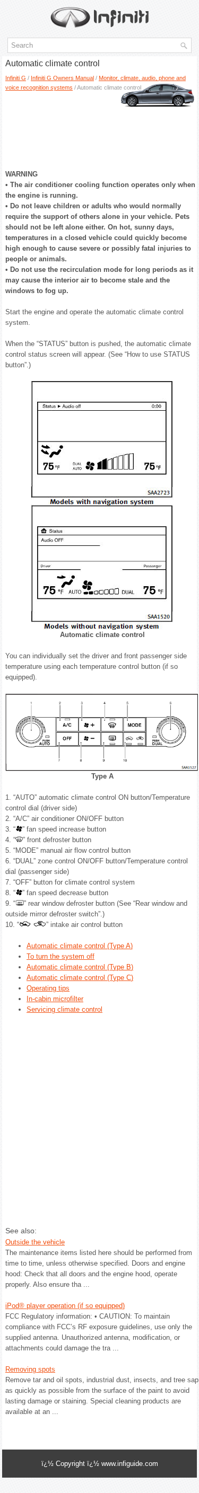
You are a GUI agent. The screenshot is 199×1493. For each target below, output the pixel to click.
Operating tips (48, 988)
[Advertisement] (99, 126)
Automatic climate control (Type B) (80, 967)
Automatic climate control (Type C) (80, 978)
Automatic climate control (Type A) (80, 946)
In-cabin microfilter (55, 999)
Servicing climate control (64, 1009)
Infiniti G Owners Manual (62, 78)
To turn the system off (60, 956)
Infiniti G (15, 78)
